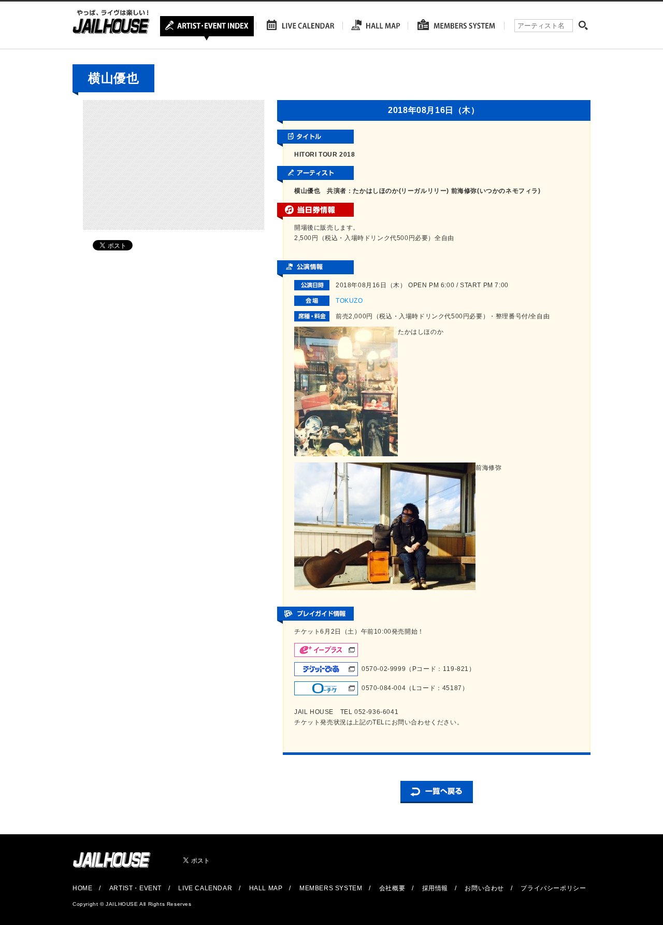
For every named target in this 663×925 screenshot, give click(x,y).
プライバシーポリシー (553, 888)
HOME (82, 888)
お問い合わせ (484, 888)
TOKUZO (349, 300)
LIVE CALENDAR (205, 888)
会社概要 (392, 888)
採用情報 (435, 888)
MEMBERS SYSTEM (330, 888)
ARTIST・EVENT (135, 888)
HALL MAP (266, 888)
